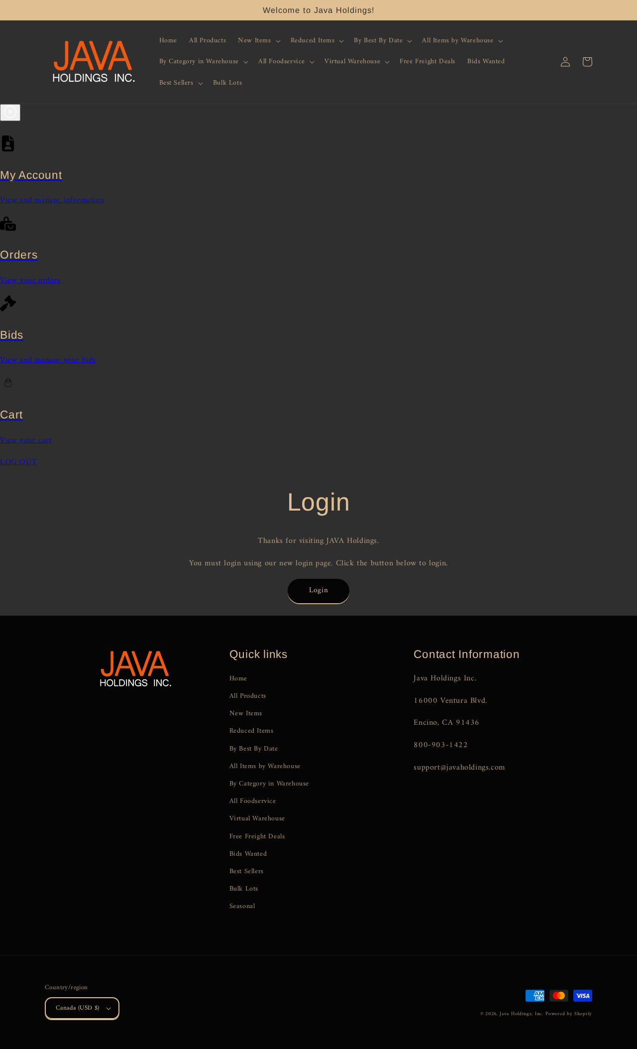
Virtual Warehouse (257, 818)
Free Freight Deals (257, 836)
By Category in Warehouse (269, 784)
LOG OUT (18, 462)
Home (238, 678)
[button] (258, 40)
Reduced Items (251, 731)
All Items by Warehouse (265, 766)
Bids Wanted (248, 854)
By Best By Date (253, 749)
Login (318, 590)
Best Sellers (246, 871)
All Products (247, 696)
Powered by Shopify (568, 1014)
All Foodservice (252, 801)
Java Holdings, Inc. (521, 1014)
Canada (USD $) (78, 1008)
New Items (245, 713)
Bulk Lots (243, 889)
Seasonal (242, 906)
